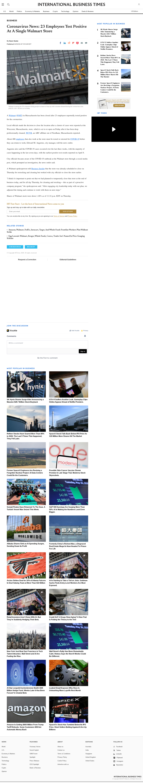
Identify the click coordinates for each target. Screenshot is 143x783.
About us (60, 746)
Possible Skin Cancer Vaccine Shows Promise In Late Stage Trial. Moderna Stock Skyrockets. (67, 472)
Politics (19, 11)
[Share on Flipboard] (73, 43)
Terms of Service (59, 216)
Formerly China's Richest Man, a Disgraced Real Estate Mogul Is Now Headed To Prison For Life (67, 546)
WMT (19, 115)
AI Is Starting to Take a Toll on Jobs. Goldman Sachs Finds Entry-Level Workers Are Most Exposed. (68, 583)
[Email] (82, 43)
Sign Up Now (119, 105)
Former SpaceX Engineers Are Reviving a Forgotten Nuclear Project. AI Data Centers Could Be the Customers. (25, 472)
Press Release (34, 761)
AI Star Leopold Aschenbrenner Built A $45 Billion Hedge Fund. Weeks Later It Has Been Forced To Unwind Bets (26, 690)
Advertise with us (63, 764)
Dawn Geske (13, 41)
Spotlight (32, 757)
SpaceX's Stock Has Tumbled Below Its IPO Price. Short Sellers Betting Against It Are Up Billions (68, 727)
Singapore (88, 754)
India (87, 750)
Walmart (12, 115)
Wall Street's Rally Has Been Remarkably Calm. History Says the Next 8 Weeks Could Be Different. (67, 653)
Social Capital (34, 750)
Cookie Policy (62, 761)
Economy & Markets (32, 11)
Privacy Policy (72, 216)
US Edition (134, 11)
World (11, 11)
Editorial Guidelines (68, 260)
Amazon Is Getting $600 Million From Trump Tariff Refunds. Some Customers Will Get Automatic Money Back (25, 727)
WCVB (29, 133)
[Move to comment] (86, 43)
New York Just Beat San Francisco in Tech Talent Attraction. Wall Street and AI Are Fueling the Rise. (25, 653)
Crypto (55, 11)
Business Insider (38, 168)
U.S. (4, 11)
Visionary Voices (35, 746)
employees (20, 139)
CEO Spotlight (34, 764)
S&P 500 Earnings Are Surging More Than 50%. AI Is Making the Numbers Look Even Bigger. (67, 509)
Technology (65, 11)
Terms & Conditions (64, 754)
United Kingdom (90, 757)
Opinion (75, 11)
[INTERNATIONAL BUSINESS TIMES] (71, 5)
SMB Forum (33, 754)
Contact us (61, 750)
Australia (88, 746)
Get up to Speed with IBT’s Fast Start (117, 100)
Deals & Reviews (88, 11)
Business (46, 11)
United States (89, 761)
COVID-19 (74, 139)
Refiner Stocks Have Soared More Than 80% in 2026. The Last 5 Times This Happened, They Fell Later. (25, 436)
